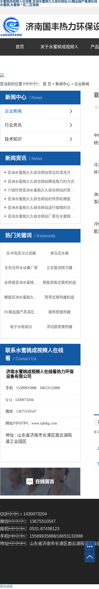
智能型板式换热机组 (59, 282)
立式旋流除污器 (59, 267)
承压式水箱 (59, 253)
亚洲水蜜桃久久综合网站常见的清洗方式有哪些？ (42, 172)
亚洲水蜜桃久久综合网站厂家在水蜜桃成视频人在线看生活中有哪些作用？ (42, 216)
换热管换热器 (59, 312)
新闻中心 (62, 84)
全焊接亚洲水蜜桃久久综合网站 (21, 282)
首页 (20, 47)
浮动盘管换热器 (59, 327)
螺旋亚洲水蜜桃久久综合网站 (21, 297)
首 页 (47, 84)
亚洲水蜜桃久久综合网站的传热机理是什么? (42, 199)
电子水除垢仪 (21, 327)
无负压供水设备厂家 (21, 267)
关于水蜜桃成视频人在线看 (59, 55)
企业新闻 (81, 84)
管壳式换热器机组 (59, 297)
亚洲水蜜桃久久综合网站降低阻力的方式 (41, 181)
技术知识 (13, 139)
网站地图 (6, 586)
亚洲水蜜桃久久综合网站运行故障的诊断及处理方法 (42, 207)
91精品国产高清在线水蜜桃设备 (21, 312)
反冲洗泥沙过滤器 (21, 253)
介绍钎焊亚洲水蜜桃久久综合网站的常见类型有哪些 (42, 190)
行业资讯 (13, 125)
